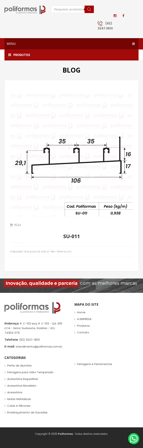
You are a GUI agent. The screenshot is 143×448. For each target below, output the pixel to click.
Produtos (83, 326)
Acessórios (14, 392)
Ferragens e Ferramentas (94, 364)
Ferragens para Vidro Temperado (30, 372)
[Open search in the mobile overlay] (72, 9)
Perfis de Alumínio (19, 365)
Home (81, 312)
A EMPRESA (84, 319)
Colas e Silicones (19, 406)
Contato (83, 332)
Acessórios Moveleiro (21, 386)
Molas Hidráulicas (19, 399)
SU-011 (68, 251)
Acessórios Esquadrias (22, 379)
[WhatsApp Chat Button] (133, 438)
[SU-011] (71, 155)
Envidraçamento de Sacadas (27, 412)
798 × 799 (55, 251)
